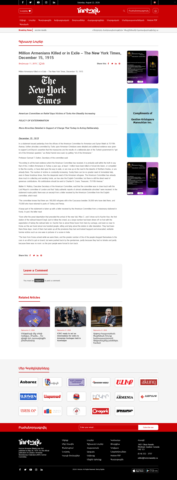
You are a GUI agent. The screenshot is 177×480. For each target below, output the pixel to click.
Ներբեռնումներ (118, 452)
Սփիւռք (91, 455)
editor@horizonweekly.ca (148, 458)
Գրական (24, 24)
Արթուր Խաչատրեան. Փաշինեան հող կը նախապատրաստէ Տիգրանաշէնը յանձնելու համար (105, 338)
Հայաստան (93, 448)
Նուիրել (24, 11)
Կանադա (115, 440)
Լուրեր (32, 20)
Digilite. (102, 469)
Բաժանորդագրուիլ (138, 11)
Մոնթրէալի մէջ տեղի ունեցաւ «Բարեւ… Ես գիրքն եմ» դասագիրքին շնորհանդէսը (33, 337)
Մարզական (113, 20)
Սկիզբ (23, 20)
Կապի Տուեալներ (71, 455)
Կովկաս (115, 448)
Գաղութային (44, 20)
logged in (39, 280)
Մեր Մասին (68, 444)
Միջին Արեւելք (94, 459)
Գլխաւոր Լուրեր (95, 444)
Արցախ (91, 452)
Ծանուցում (67, 448)
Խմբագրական (61, 20)
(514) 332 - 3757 (145, 453)
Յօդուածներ (78, 20)
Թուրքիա (115, 444)
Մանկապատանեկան (133, 20)
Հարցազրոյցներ (96, 20)
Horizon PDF (152, 20)
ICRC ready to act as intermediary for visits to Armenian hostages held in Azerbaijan (69, 337)
